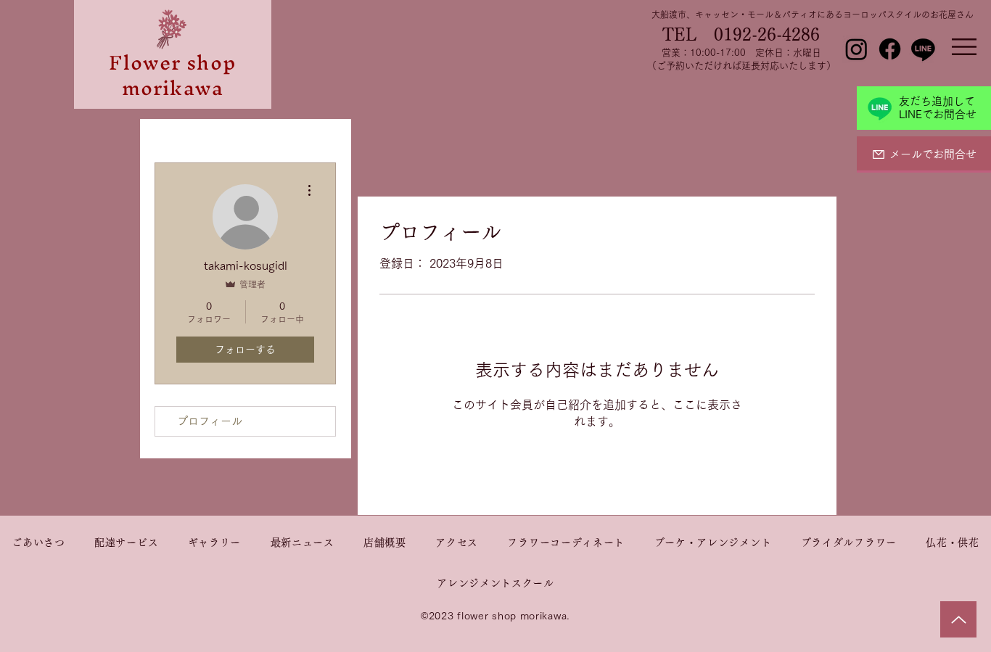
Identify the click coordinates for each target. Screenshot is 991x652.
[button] (964, 46)
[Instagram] (856, 49)
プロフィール (209, 421)
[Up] (958, 619)
